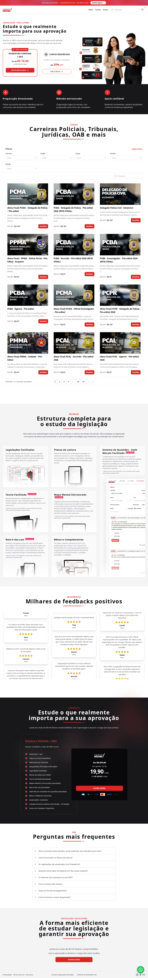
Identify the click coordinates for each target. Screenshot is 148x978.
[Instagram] (137, 975)
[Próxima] (88, 382)
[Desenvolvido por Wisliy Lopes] (143, 974)
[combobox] (22, 158)
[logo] (7, 9)
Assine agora (98, 3)
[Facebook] (140, 975)
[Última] (93, 382)
